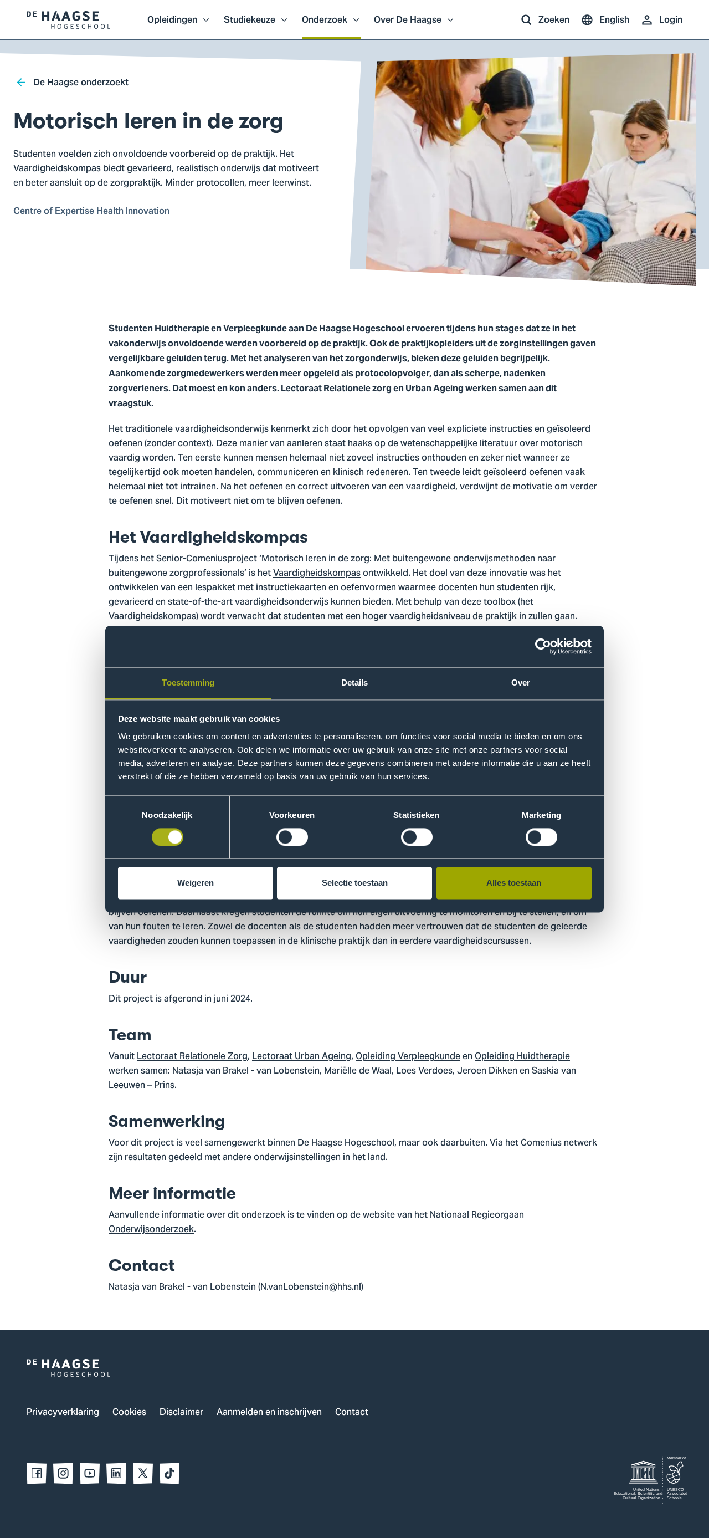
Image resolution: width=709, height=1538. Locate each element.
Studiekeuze (249, 25)
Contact (351, 1412)
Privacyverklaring (63, 1412)
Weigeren (195, 883)
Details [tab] (354, 682)
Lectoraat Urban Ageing (301, 1057)
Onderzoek (324, 25)
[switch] (292, 837)
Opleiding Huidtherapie (522, 1057)
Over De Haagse (407, 25)
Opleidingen (172, 25)
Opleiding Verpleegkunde (408, 1057)
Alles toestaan (513, 883)
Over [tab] (520, 682)
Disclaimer (181, 1412)
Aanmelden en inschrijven (269, 1412)
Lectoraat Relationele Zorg (192, 1057)
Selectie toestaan (355, 883)
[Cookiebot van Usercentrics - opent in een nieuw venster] (543, 646)
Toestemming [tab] (188, 682)
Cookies (129, 1412)
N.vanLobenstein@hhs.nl (310, 1287)
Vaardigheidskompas (317, 573)
